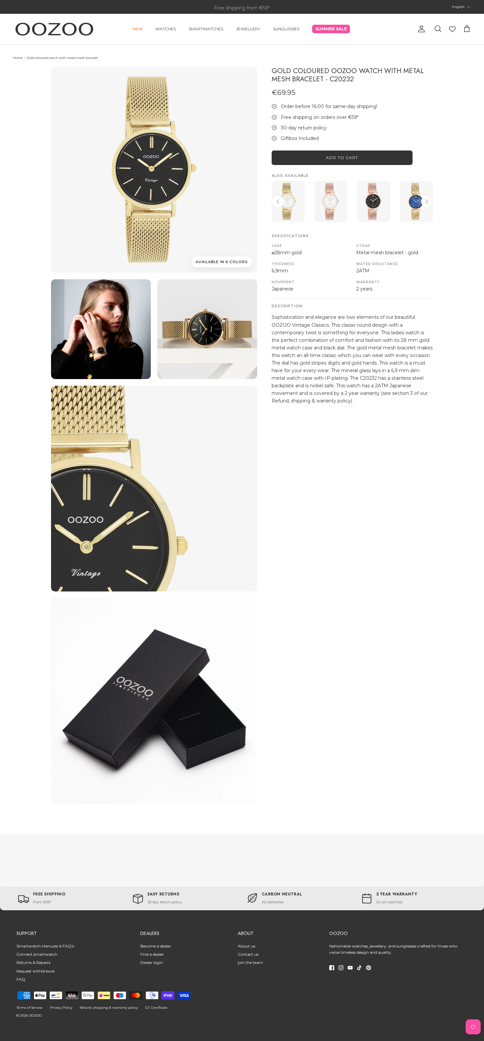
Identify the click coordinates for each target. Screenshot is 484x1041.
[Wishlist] (452, 29)
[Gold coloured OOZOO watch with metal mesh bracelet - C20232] (101, 329)
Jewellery (248, 28)
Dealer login (151, 962)
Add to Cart (342, 157)
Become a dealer (155, 946)
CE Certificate (156, 1007)
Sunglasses (286, 28)
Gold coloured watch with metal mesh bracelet (62, 58)
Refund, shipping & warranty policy (109, 1007)
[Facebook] (331, 967)
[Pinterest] (368, 967)
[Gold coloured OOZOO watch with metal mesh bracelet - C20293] (416, 201)
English (458, 7)
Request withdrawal (35, 971)
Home (18, 58)
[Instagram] (340, 967)
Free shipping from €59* (242, 7)
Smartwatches (206, 28)
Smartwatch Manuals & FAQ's (45, 946)
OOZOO (35, 1015)
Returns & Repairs (33, 962)
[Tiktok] (359, 967)
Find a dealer (152, 954)
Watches (165, 28)
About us (246, 946)
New (138, 28)
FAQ (20, 979)
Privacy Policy (61, 1007)
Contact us (248, 954)
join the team (250, 962)
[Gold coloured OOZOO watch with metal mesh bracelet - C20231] (288, 201)
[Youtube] (350, 967)
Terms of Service (29, 1007)
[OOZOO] (54, 29)
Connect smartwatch (36, 954)
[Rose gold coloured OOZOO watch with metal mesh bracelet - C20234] (373, 201)
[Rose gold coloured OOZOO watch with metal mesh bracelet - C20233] (330, 201)
